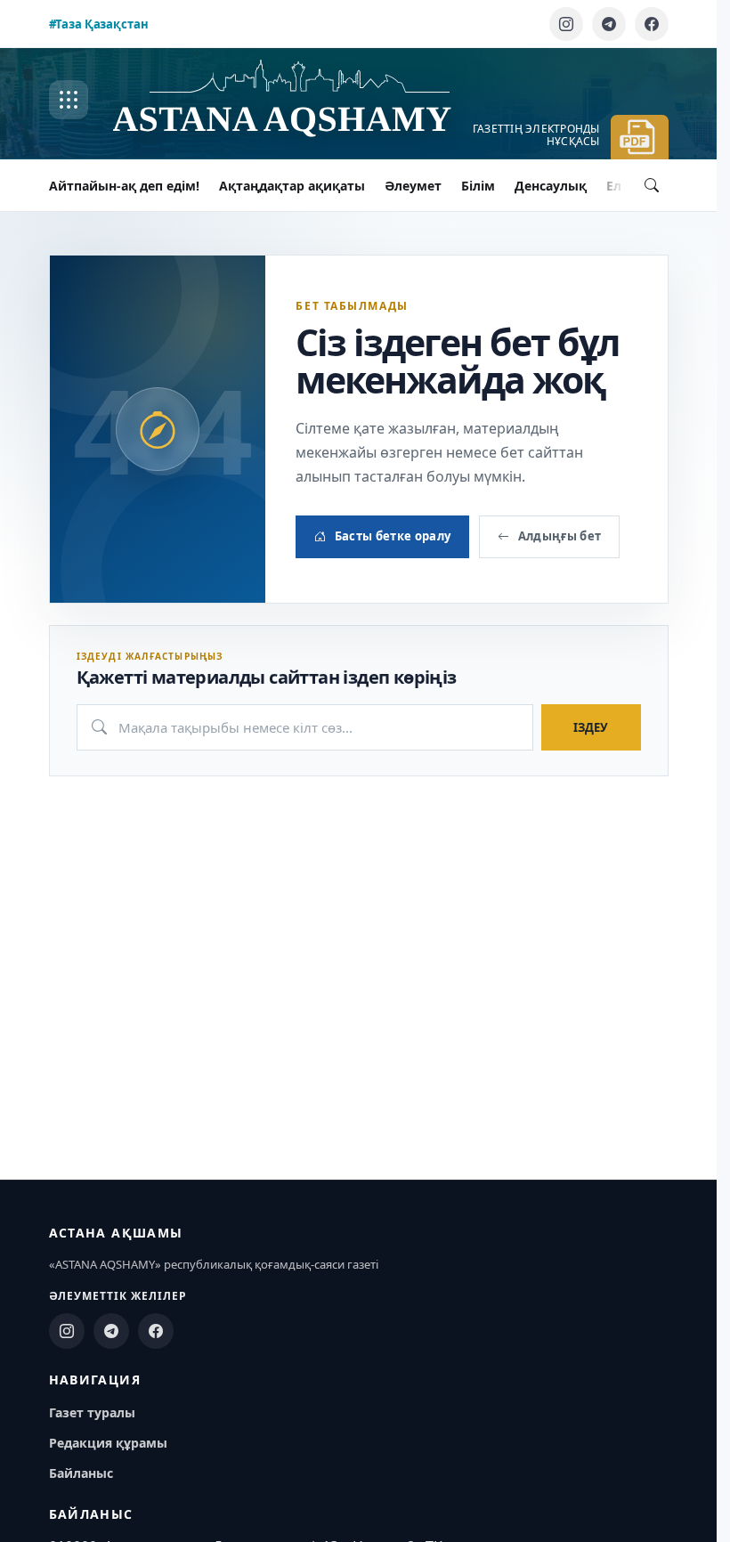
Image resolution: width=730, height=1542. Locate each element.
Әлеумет (413, 185)
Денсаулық (551, 185)
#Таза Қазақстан (99, 24)
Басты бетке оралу (393, 536)
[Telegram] (609, 24)
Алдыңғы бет (560, 536)
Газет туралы (92, 1412)
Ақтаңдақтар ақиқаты (292, 185)
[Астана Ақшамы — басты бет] (300, 100)
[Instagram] (566, 24)
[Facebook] (652, 24)
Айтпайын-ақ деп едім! (124, 185)
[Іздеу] (652, 185)
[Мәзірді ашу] (68, 99)
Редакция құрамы (108, 1442)
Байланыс (81, 1473)
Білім (478, 185)
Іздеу (590, 727)
